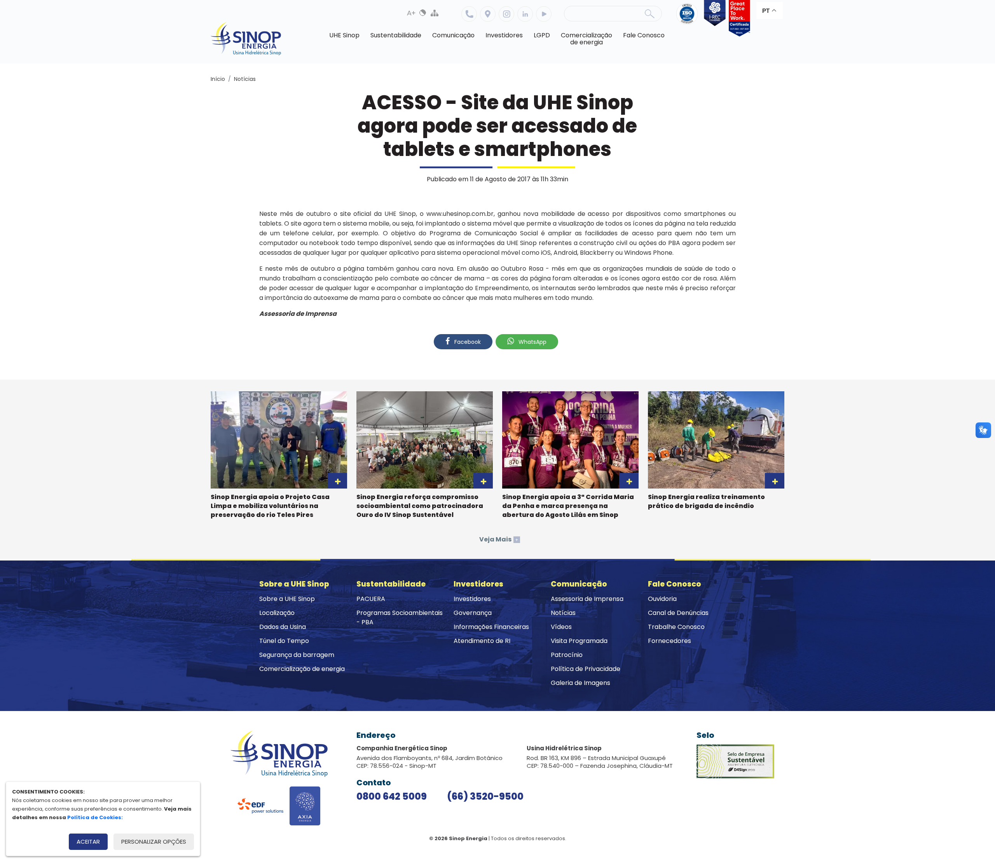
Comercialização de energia (302, 668)
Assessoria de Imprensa (587, 598)
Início (218, 79)
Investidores (472, 598)
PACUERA (370, 598)
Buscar (649, 13)
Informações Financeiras (491, 626)
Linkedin (525, 14)
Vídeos (561, 626)
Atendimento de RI (482, 640)
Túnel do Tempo (284, 640)
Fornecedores (669, 640)
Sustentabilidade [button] (395, 35)
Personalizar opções (153, 841)
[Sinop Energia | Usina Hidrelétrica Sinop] (246, 39)
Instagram (506, 14)
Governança (473, 612)
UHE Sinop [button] (344, 35)
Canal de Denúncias (678, 612)
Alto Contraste (423, 13)
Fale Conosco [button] (644, 35)
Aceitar (88, 841)
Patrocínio (567, 654)
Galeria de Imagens (580, 682)
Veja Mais (498, 539)
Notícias (245, 79)
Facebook (467, 342)
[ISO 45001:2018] (688, 18)
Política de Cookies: (95, 817)
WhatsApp (531, 342)
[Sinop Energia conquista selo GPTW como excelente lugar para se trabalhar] (738, 18)
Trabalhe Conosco (676, 626)
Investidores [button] (504, 35)
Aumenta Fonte (411, 13)
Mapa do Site (434, 13)
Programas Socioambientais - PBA (399, 617)
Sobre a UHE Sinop (287, 598)
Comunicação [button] (453, 35)
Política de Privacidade (585, 668)
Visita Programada (579, 640)
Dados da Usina (282, 626)
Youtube (544, 14)
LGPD (542, 35)
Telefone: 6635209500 (469, 14)
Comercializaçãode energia (586, 39)
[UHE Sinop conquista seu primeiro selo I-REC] (713, 18)
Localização (488, 14)
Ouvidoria (662, 598)
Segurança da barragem (296, 654)
